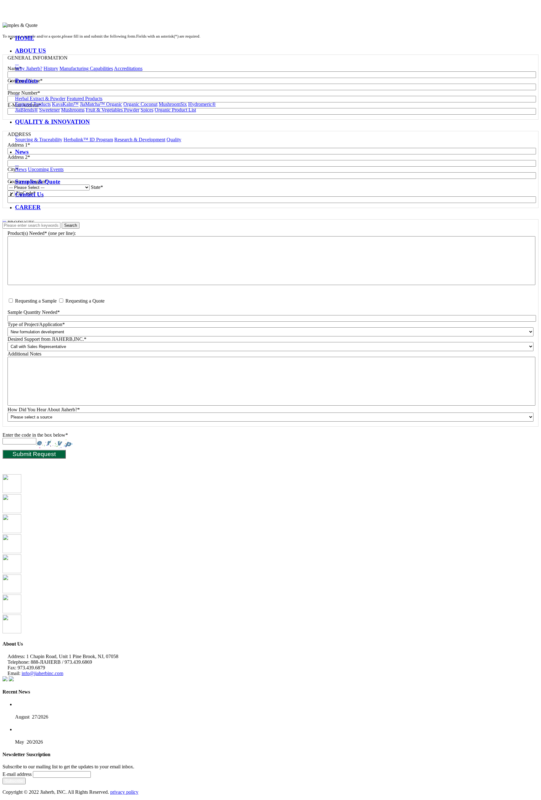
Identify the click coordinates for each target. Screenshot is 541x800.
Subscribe (14, 781)
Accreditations (128, 68)
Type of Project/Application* (36, 324)
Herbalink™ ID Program (88, 139)
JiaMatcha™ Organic (101, 104)
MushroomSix (173, 104)
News (21, 169)
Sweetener (49, 109)
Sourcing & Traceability (38, 139)
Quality (174, 139)
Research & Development (139, 139)
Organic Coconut (140, 104)
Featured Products (84, 98)
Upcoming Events (46, 169)
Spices (147, 109)
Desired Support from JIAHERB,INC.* (47, 339)
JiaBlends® (26, 109)
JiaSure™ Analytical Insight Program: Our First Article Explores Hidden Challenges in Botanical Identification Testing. (121, 729)
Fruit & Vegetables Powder (112, 109)
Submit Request (34, 454)
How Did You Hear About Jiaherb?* (44, 409)
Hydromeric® (202, 104)
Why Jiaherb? (28, 68)
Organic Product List (175, 109)
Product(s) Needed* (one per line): (42, 233)
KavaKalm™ (65, 104)
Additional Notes (24, 353)
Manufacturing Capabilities (86, 68)
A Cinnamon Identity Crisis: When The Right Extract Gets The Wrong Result (82, 704)
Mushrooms (73, 109)
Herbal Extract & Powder (40, 98)
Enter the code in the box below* (35, 435)
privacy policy (124, 792)
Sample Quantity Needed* (34, 312)
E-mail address (17, 774)
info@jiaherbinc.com (42, 673)
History (51, 68)
